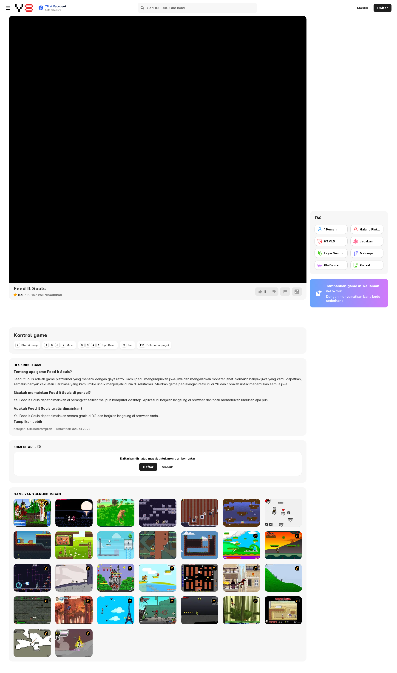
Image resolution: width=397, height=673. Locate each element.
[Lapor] (285, 291)
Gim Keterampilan (39, 429)
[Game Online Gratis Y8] (24, 8)
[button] (28, 421)
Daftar (382, 8)
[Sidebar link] (7, 7)
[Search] (143, 8)
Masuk (362, 8)
